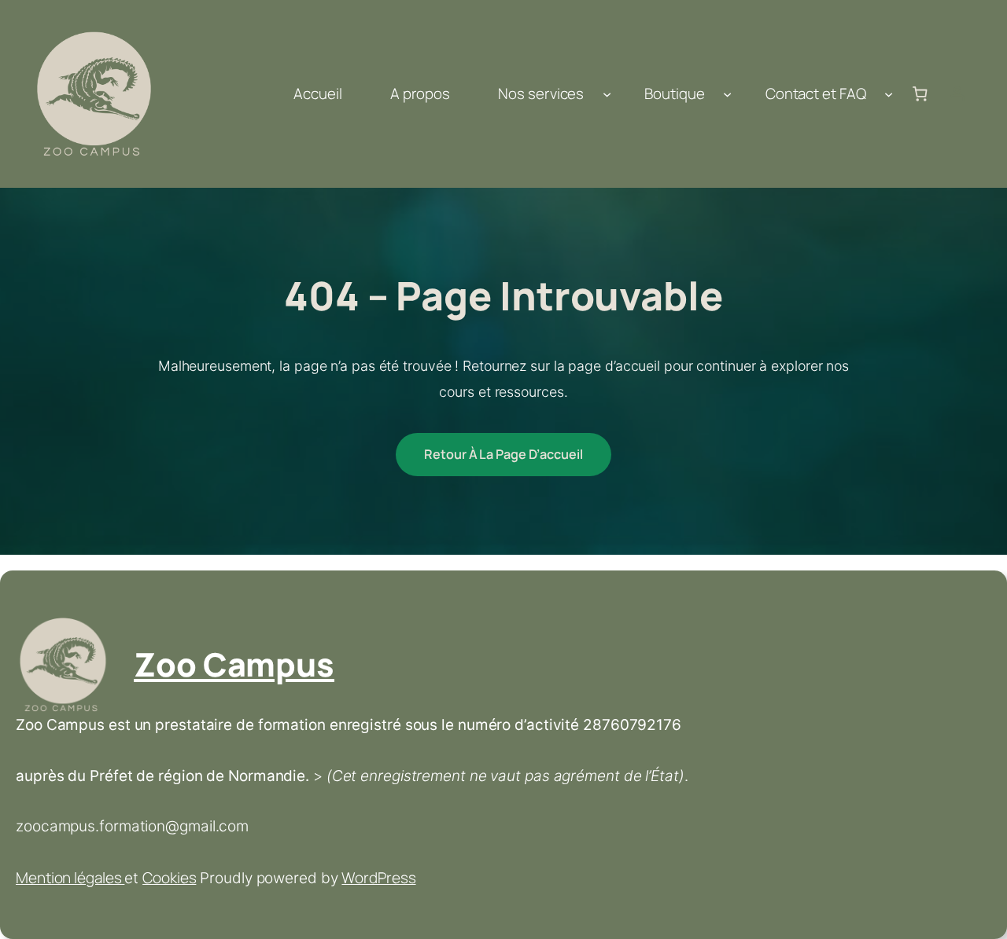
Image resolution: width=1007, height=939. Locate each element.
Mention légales (70, 877)
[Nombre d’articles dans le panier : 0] (920, 94)
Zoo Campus (234, 664)
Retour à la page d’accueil (503, 454)
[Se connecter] (957, 94)
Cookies (169, 877)
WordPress (378, 877)
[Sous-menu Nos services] (607, 94)
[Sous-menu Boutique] (727, 94)
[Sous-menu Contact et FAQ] (888, 94)
